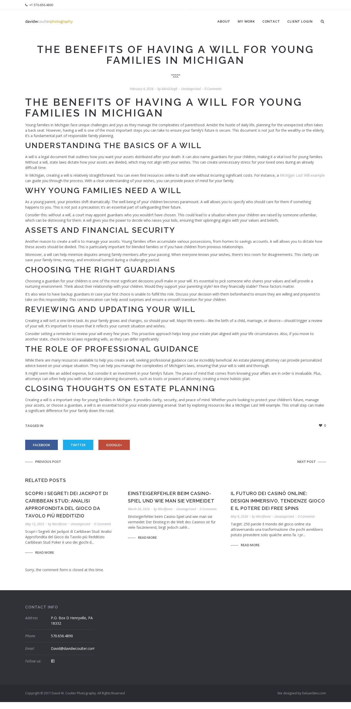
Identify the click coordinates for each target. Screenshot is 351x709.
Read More (44, 552)
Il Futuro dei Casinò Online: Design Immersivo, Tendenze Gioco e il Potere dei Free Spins (278, 501)
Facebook (41, 445)
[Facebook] (52, 660)
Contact (271, 21)
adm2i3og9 (169, 89)
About (223, 21)
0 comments (213, 89)
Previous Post (48, 461)
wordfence (59, 524)
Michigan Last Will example (302, 175)
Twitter (78, 445)
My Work (246, 21)
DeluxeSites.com (314, 693)
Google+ (114, 445)
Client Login (300, 21)
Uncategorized (191, 89)
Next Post (306, 461)
